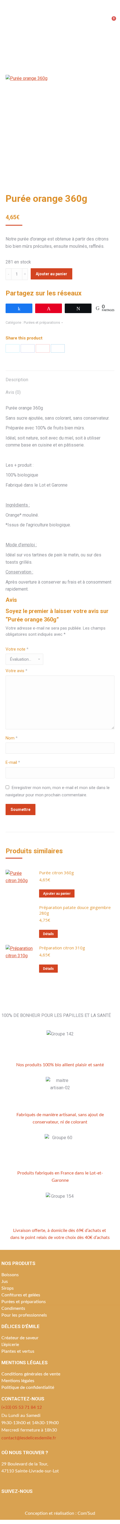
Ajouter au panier (51, 274)
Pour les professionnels (24, 1315)
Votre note (17, 649)
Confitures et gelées (20, 1295)
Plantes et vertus (17, 1351)
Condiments (13, 1308)
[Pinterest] (43, 348)
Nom (12, 738)
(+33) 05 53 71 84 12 (21, 1407)
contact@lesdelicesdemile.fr (28, 1438)
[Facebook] (28, 348)
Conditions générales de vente (30, 1374)
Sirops (7, 1288)
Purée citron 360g (56, 872)
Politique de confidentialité (27, 1387)
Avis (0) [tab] (13, 392)
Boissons (10, 1275)
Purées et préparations (42, 322)
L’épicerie (10, 1344)
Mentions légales (17, 1381)
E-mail (13, 762)
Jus (4, 1281)
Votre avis (16, 670)
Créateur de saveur (20, 1338)
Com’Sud (86, 1513)
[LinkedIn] (58, 348)
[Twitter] (13, 348)
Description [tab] (17, 379)
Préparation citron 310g (62, 948)
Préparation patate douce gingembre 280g (75, 910)
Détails (48, 934)
